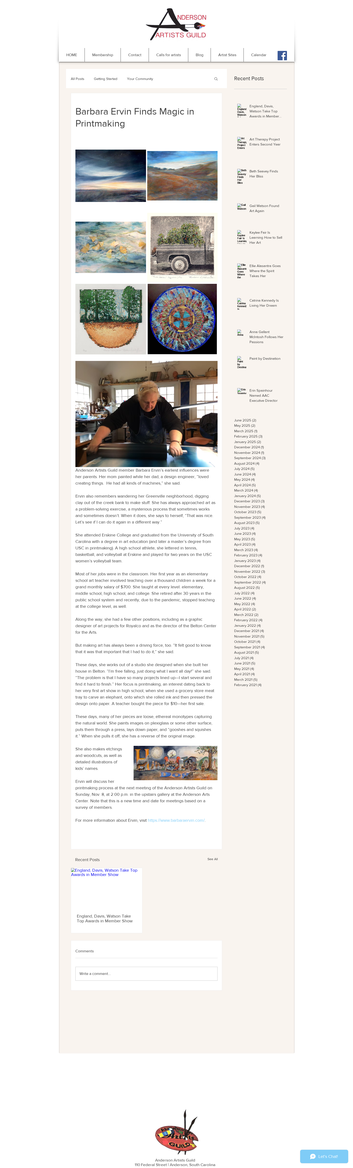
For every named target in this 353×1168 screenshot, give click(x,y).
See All (212, 859)
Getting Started (105, 79)
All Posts (77, 79)
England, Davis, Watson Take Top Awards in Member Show (105, 918)
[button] (216, 78)
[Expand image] (110, 175)
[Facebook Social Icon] (282, 55)
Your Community (140, 79)
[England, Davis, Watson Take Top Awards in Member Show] (106, 888)
